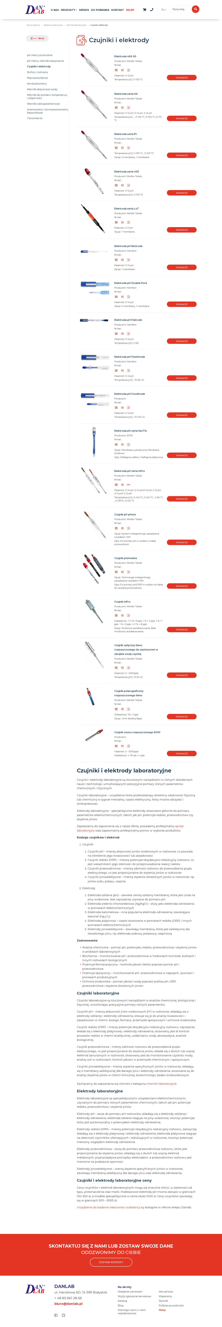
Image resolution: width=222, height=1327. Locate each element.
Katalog (122, 1300)
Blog (121, 1305)
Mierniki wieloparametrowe (43, 103)
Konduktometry (37, 83)
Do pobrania (100, 10)
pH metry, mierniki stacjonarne (45, 60)
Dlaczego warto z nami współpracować (131, 1312)
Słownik (163, 1300)
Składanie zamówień (130, 1291)
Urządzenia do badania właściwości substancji (108, 1207)
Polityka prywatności (171, 1305)
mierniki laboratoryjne (161, 1083)
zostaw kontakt (111, 1262)
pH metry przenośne (39, 55)
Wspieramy (165, 1296)
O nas (55, 10)
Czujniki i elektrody (39, 66)
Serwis (84, 10)
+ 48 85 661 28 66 (68, 1298)
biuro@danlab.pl (68, 1304)
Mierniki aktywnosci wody (42, 89)
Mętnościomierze (37, 78)
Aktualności (166, 1291)
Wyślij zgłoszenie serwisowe (134, 1296)
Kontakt (117, 10)
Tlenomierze (34, 118)
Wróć (41, 38)
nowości (159, 9)
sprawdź (182, 77)
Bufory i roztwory (37, 72)
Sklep (130, 10)
